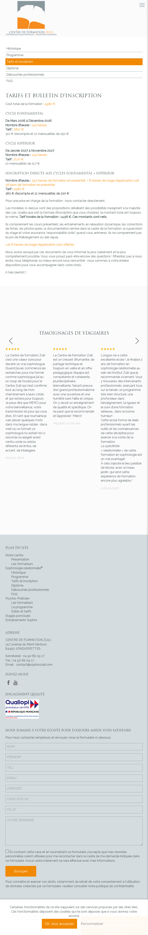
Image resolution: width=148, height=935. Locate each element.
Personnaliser (92, 924)
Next (138, 341)
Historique (13, 48)
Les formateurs (22, 564)
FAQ (9, 81)
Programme (14, 55)
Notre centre (14, 555)
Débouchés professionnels (25, 74)
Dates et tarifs (21, 611)
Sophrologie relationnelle (24, 568)
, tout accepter (59, 924)
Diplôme (12, 68)
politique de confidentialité (115, 886)
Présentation (20, 559)
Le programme (22, 607)
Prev (10, 341)
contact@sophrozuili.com (34, 664)
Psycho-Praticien (17, 598)
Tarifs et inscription (20, 61)
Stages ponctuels (17, 616)
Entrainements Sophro (21, 620)
